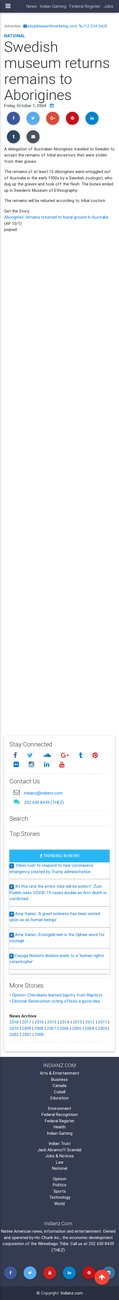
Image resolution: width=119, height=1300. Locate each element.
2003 (102, 1028)
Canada (59, 1085)
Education (59, 1097)
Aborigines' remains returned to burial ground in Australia (56, 217)
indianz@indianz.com (43, 793)
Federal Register (84, 6)
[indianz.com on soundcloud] (48, 755)
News (31, 6)
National (14, 35)
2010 (14, 1028)
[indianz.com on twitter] (31, 755)
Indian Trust (60, 1143)
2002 (14, 1034)
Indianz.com (72, 1293)
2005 (76, 1028)
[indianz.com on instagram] (32, 764)
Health (60, 1126)
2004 (89, 1028)
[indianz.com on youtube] (61, 764)
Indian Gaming (53, 6)
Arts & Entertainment (59, 1073)
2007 (51, 1028)
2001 (26, 1034)
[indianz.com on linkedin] (47, 764)
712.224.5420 (94, 25)
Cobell (59, 1091)
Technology (59, 1197)
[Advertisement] (59, 480)
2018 (14, 1022)
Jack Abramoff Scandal (59, 1149)
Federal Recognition (60, 1114)
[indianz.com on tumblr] (81, 755)
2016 (39, 1022)
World (59, 1203)
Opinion (59, 1178)
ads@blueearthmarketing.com (52, 25)
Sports (59, 1191)
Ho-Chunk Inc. (47, 1237)
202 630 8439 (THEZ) (44, 802)
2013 (77, 1022)
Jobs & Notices (59, 1155)
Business (59, 1079)
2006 (64, 1028)
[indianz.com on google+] (66, 755)
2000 (39, 1034)
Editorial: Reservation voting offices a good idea (56, 1001)
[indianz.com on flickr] (16, 764)
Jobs (108, 6)
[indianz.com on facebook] (16, 755)
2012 (90, 1022)
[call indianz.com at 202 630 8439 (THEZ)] (16, 801)
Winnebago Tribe (53, 1243)
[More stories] (52, 105)
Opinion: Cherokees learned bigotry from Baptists (57, 995)
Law (59, 1162)
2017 (26, 1022)
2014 (64, 1022)
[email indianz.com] (16, 792)
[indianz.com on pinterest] (95, 755)
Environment (59, 1108)
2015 (51, 1022)
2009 (26, 1028)
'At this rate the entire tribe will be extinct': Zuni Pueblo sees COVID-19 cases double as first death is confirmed (58, 892)
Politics (59, 1184)
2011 (102, 1022)
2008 (38, 1028)
